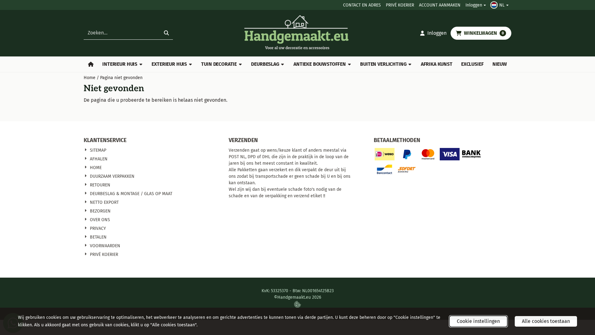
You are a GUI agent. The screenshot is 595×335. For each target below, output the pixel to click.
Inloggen (473, 5)
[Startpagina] (91, 64)
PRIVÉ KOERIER (400, 5)
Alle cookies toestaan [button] (546, 321)
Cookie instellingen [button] (478, 321)
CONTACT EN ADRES (362, 5)
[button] (500, 5)
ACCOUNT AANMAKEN (440, 5)
